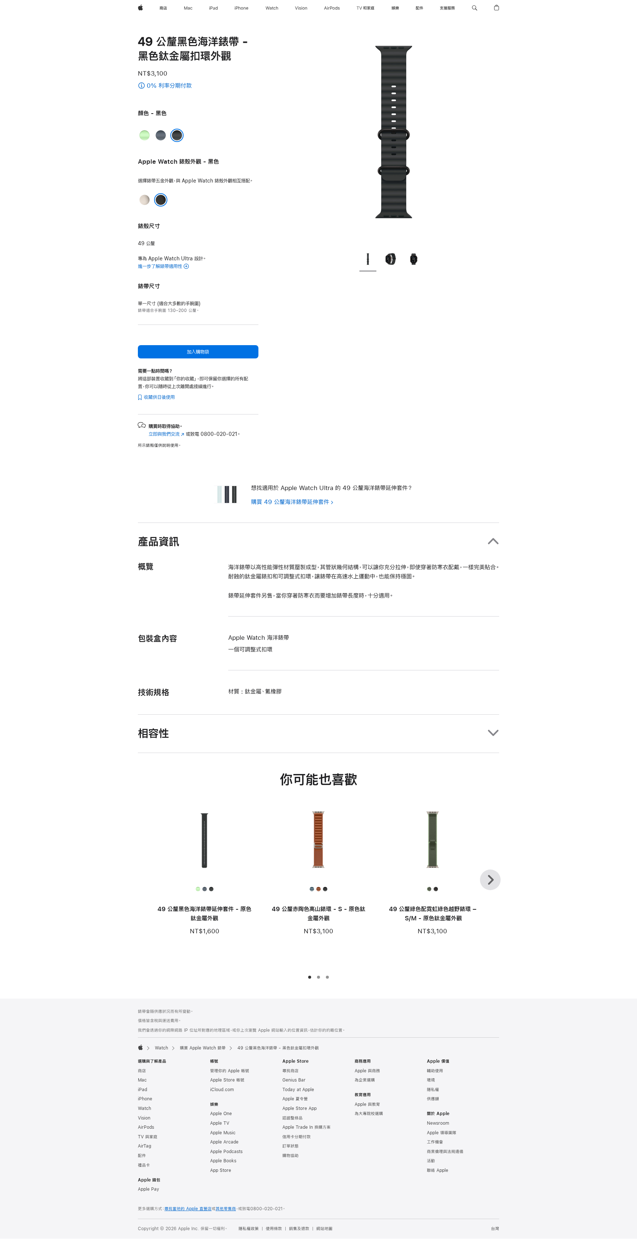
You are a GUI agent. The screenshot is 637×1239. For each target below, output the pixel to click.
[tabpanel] (393, 140)
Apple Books (223, 1161)
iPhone (145, 1099)
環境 (431, 1080)
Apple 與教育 (367, 1104)
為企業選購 (365, 1080)
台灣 (495, 1228)
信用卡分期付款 (296, 1137)
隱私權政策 (249, 1228)
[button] (474, 8)
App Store (220, 1170)
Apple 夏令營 (295, 1099)
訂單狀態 (290, 1146)
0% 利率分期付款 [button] (177, 86)
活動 (431, 1161)
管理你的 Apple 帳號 (229, 1071)
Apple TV (219, 1123)
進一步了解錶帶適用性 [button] (160, 266)
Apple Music (223, 1133)
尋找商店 (290, 1071)
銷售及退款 (299, 1228)
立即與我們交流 (166, 434)
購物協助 (290, 1155)
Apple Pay (148, 1189)
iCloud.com (222, 1089)
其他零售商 (226, 1209)
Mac (142, 1080)
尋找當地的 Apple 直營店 (188, 1209)
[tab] (367, 260)
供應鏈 (433, 1099)
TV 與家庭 (147, 1137)
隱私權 (433, 1089)
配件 (142, 1155)
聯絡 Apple (437, 1170)
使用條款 (274, 1228)
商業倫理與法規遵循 (445, 1151)
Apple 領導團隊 (441, 1133)
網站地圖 (324, 1228)
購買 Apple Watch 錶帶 (203, 1048)
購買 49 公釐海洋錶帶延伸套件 (290, 502)
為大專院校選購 (369, 1113)
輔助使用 (435, 1071)
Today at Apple (298, 1089)
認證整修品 (292, 1118)
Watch (161, 1048)
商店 (142, 1071)
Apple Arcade (224, 1142)
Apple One (221, 1113)
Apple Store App (299, 1108)
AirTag (144, 1146)
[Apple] (140, 1047)
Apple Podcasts (226, 1151)
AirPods (146, 1127)
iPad (142, 1089)
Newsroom (438, 1123)
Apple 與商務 (367, 1071)
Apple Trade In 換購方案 (306, 1127)
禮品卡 (144, 1165)
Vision (144, 1118)
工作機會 (435, 1142)
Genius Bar (294, 1080)
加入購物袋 (198, 351)
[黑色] (177, 135)
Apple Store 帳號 (227, 1080)
